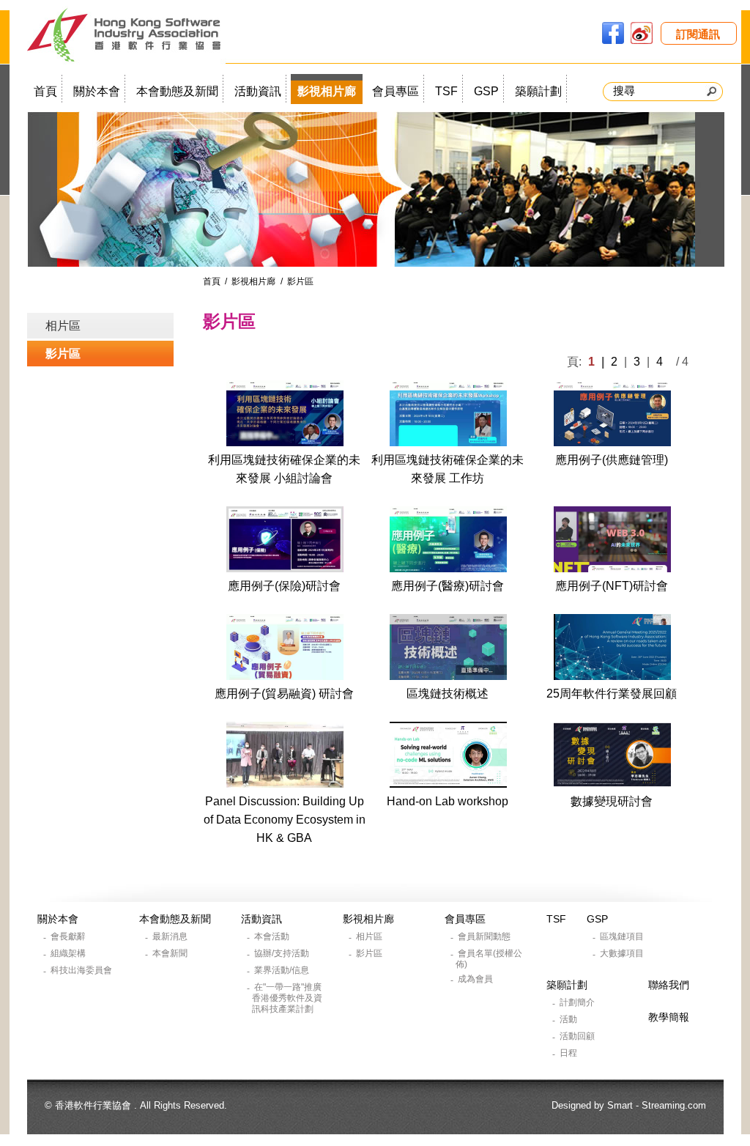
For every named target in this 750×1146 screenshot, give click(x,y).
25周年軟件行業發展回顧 (611, 693)
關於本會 (96, 91)
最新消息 (171, 936)
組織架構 (69, 953)
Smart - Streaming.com (656, 1105)
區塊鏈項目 (623, 936)
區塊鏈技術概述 (447, 693)
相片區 (63, 325)
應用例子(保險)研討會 (284, 586)
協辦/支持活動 (282, 953)
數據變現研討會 (612, 801)
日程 (569, 1053)
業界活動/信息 (282, 970)
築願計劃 (538, 91)
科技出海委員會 (82, 970)
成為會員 (476, 979)
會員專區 (395, 91)
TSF (446, 91)
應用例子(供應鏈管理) (611, 460)
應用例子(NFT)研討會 (611, 586)
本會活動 (273, 936)
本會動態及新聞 (177, 91)
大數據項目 (623, 953)
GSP (486, 91)
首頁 (45, 91)
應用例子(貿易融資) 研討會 (284, 693)
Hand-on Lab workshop (447, 801)
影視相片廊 (326, 91)
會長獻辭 (69, 936)
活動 (569, 1019)
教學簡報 (668, 1017)
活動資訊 (257, 91)
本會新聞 (171, 953)
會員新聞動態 (485, 936)
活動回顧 (578, 1036)
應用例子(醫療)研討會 (447, 586)
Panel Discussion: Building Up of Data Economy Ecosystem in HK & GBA (284, 819)
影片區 (63, 353)
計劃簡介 (578, 1002)
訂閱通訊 (698, 34)
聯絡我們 (668, 985)
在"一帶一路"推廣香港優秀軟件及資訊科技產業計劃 (287, 998)
